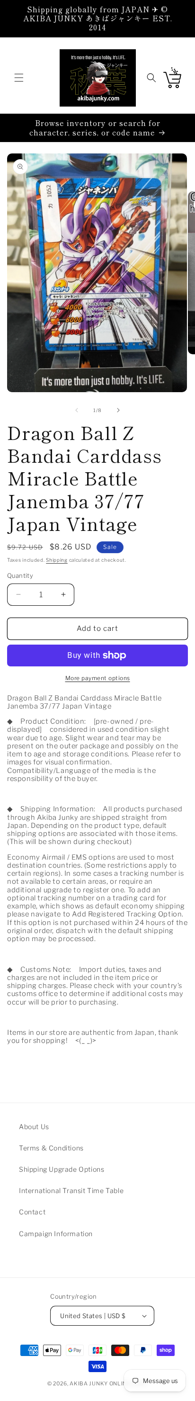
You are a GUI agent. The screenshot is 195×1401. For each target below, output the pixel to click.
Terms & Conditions (51, 1148)
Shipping (57, 560)
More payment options (97, 678)
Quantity (20, 575)
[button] (19, 77)
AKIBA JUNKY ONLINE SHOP (109, 1383)
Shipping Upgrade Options (61, 1169)
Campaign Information (56, 1234)
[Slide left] (76, 410)
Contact (32, 1212)
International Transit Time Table (71, 1190)
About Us (34, 1127)
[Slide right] (118, 410)
